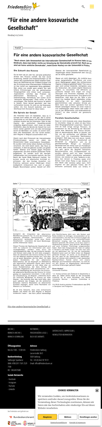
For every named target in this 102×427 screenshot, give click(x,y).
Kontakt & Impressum (77, 423)
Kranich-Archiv (14, 332)
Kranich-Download (16, 336)
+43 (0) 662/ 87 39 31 (41, 359)
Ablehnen (67, 417)
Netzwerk (34, 328)
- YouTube (11, 385)
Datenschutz (57, 330)
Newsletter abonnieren (62, 334)
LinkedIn (12, 389)
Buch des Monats (37, 336)
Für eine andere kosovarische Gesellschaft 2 (29, 306)
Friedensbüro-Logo (38, 332)
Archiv (10, 328)
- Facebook (11, 379)
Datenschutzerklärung (59, 423)
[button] (97, 390)
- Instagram (12, 382)
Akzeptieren (47, 417)
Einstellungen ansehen (88, 417)
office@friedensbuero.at (43, 363)
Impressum (69, 330)
